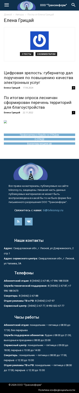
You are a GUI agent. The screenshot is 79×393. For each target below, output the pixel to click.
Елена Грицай (12, 87)
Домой (8, 14)
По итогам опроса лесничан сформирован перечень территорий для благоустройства (38, 102)
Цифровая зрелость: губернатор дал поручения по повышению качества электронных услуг (38, 78)
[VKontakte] (29, 221)
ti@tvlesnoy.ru (53, 210)
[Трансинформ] (39, 171)
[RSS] (18, 221)
